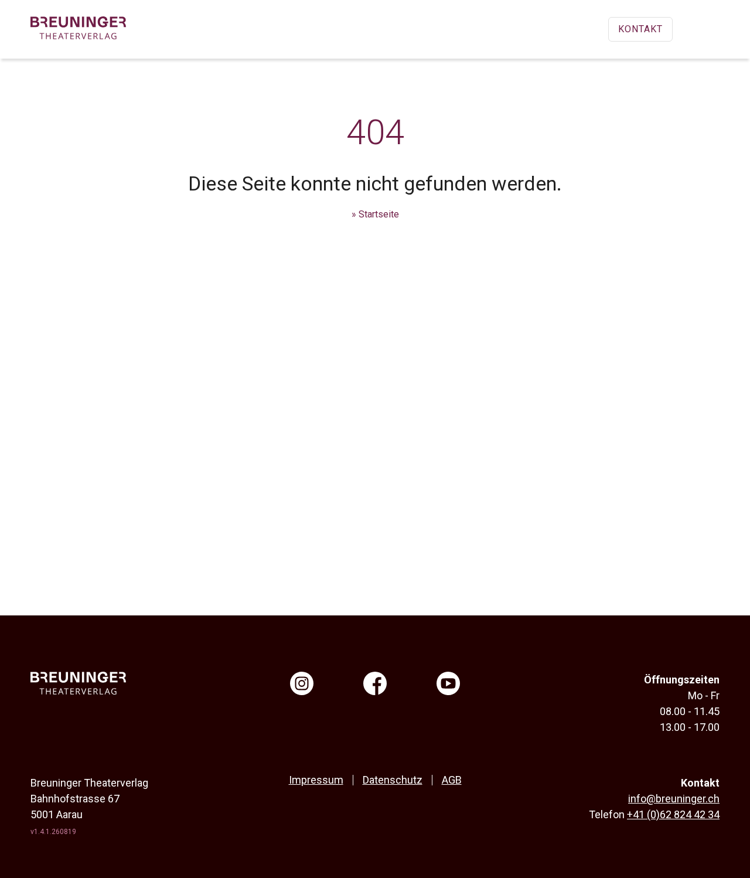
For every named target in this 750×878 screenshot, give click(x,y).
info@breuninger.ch (674, 798)
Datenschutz (392, 780)
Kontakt (640, 29)
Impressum (316, 780)
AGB (452, 780)
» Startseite (375, 214)
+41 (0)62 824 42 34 (673, 814)
